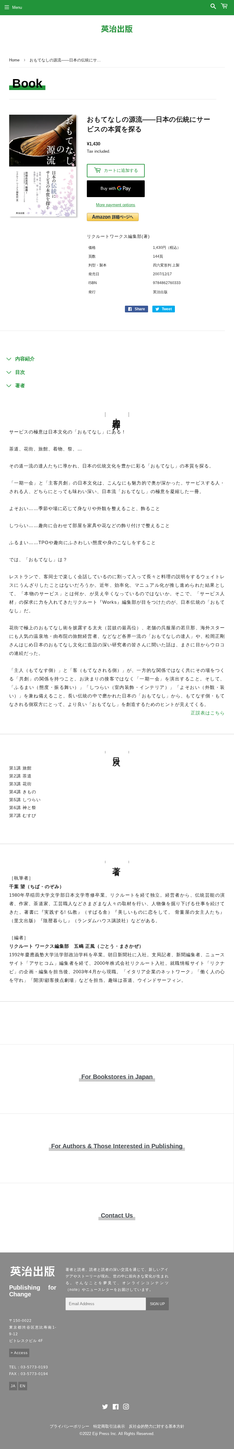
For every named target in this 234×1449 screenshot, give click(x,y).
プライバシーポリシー (69, 1426)
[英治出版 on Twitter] (105, 1408)
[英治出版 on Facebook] (115, 1408)
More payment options (115, 205)
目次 (20, 372)
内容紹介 (25, 358)
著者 (20, 385)
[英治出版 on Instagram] (126, 1408)
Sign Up (157, 1304)
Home (14, 60)
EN (23, 1386)
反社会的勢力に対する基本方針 (156, 1426)
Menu (17, 7)
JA (13, 1386)
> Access (19, 1353)
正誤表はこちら (208, 712)
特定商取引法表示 (109, 1426)
